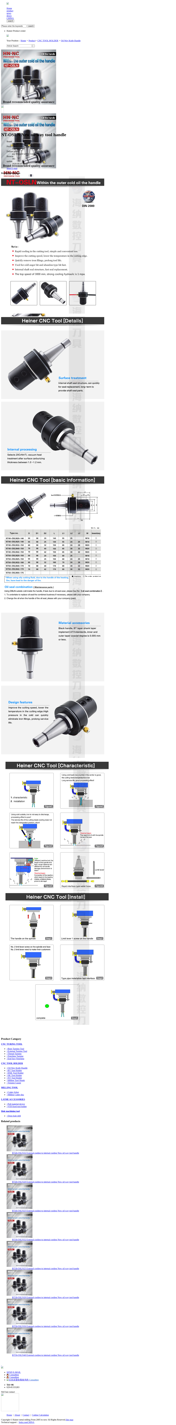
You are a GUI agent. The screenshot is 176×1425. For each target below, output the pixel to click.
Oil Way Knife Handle (71, 40)
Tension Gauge (14, 1083)
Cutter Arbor (13, 1092)
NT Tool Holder (14, 1078)
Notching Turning (15, 1056)
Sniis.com (23, 1422)
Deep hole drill (14, 1116)
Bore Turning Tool (15, 1049)
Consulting (14, 1375)
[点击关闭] (1, 1365)
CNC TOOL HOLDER (47, 40)
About (17, 1415)
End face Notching (15, 1058)
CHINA (10, 18)
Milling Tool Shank (16, 1080)
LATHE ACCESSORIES (13, 1099)
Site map (69, 1420)
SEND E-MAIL (14, 1372)
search (10, 21)
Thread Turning (14, 1054)
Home (23, 40)
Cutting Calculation (40, 1415)
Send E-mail (12, 168)
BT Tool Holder (14, 1070)
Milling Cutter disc (15, 1095)
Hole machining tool (10, 1111)
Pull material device (16, 1104)
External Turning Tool (17, 1051)
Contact (26, 1415)
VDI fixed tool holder (17, 1106)
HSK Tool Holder (15, 1073)
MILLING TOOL (9, 1087)
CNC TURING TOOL (11, 1044)
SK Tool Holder (14, 1075)
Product (32, 40)
